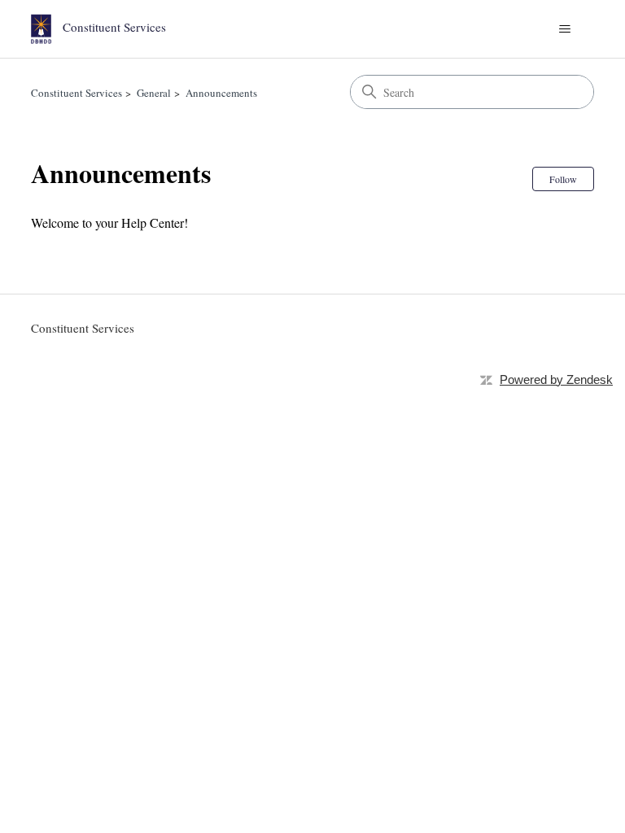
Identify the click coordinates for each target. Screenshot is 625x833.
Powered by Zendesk (556, 379)
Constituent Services (76, 92)
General (154, 92)
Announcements (221, 92)
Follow (563, 178)
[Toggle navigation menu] (565, 29)
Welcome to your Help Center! (109, 222)
